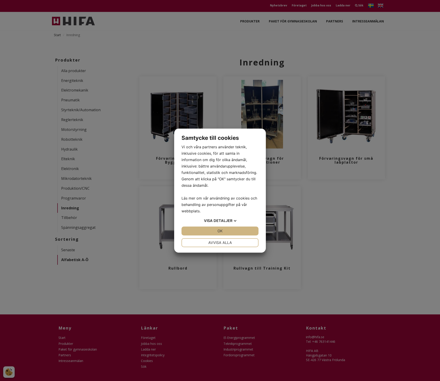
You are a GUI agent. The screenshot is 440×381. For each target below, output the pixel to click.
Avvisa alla (220, 242)
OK (220, 231)
